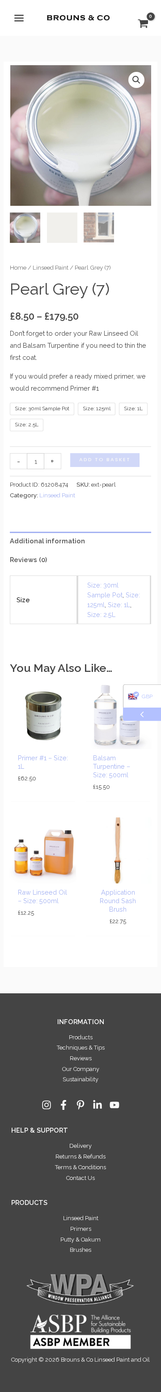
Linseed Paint (50, 267)
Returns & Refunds (80, 1156)
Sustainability (80, 1079)
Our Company (80, 1069)
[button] (136, 80)
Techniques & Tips (81, 1047)
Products (81, 1037)
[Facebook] (63, 1105)
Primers (80, 1228)
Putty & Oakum (80, 1239)
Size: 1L (119, 604)
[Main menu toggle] (19, 18)
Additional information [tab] (47, 541)
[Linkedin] (97, 1105)
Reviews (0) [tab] (28, 559)
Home (18, 267)
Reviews (81, 1058)
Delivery (80, 1145)
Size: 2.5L (101, 614)
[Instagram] (46, 1105)
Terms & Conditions (80, 1167)
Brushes (80, 1249)
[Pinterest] (80, 1105)
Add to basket (105, 459)
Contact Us (80, 1178)
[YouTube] (114, 1105)
